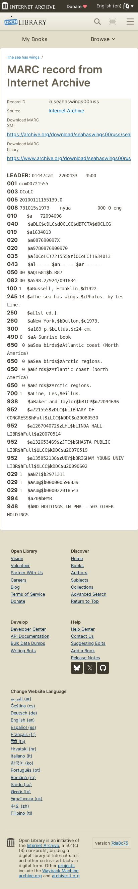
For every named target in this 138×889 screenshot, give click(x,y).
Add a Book (83, 650)
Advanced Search (89, 594)
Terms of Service (28, 594)
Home (77, 558)
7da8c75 (119, 843)
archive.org (30, 875)
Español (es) (23, 727)
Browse (100, 39)
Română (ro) (23, 777)
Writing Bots (23, 650)
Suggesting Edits (88, 643)
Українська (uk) (27, 798)
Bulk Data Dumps (28, 643)
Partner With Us (27, 572)
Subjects (79, 580)
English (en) (23, 720)
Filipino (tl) (21, 813)
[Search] (97, 21)
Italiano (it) (21, 755)
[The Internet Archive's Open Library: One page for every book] (30, 21)
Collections (82, 587)
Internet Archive (66, 110)
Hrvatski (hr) (24, 748)
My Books (34, 39)
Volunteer (20, 565)
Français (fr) (23, 734)
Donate (77, 6)
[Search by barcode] (112, 21)
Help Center (83, 629)
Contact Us (82, 636)
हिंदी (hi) (18, 741)
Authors (79, 572)
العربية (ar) (21, 698)
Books (77, 565)
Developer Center (28, 629)
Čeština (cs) (23, 705)
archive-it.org (66, 875)
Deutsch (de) (24, 712)
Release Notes (85, 657)
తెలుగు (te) (21, 791)
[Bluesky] (77, 668)
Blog (15, 587)
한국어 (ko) (22, 763)
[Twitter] (90, 668)
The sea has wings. (24, 57)
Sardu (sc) (21, 784)
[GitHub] (103, 668)
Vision (17, 558)
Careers (18, 580)
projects (66, 865)
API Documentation (30, 636)
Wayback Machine (60, 870)
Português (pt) (26, 770)
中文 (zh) (20, 806)
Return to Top (85, 601)
